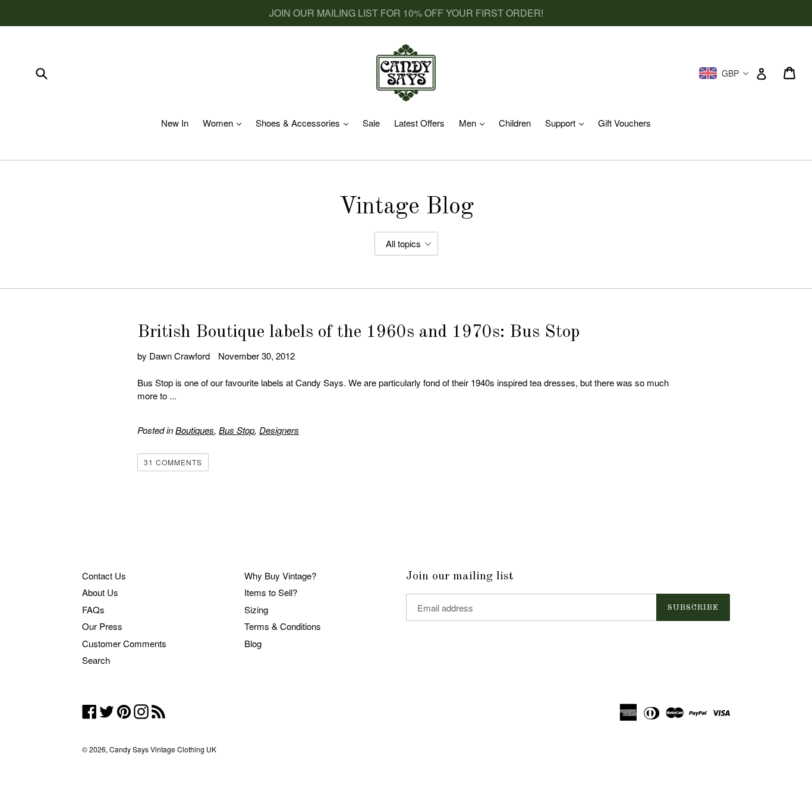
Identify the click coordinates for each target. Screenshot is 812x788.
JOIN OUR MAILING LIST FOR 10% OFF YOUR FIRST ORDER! (406, 13)
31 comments (173, 462)
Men (474, 122)
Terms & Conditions (282, 626)
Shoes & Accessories (305, 122)
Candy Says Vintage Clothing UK (162, 749)
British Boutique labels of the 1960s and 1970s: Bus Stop (358, 332)
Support (567, 122)
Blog (253, 643)
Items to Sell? (270, 592)
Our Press (102, 626)
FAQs (93, 609)
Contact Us (104, 575)
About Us (100, 592)
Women (225, 122)
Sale (371, 122)
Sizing (256, 609)
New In (174, 122)
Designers (279, 430)
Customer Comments (124, 643)
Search (96, 660)
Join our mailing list (460, 576)
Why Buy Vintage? (280, 575)
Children (515, 122)
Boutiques (194, 430)
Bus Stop (236, 430)
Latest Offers (419, 122)
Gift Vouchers (624, 122)
